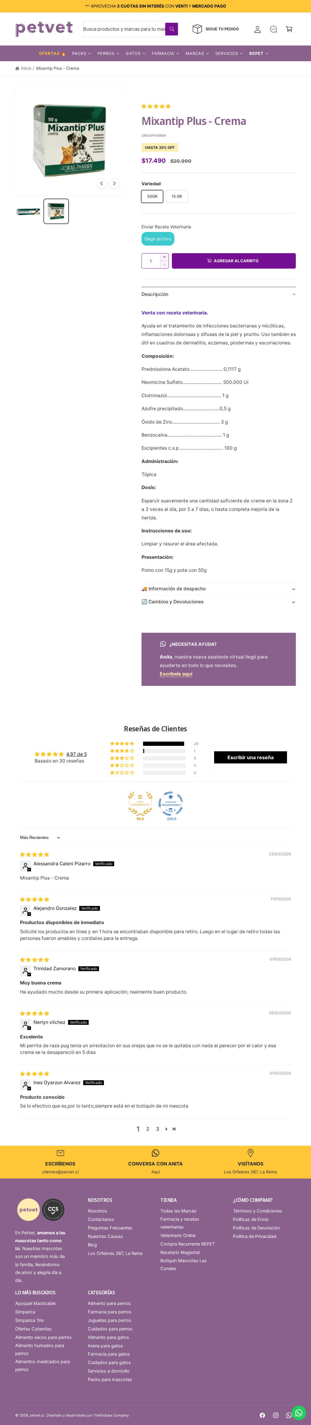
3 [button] (157, 1129)
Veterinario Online (178, 1235)
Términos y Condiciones (257, 1211)
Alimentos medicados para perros (42, 1365)
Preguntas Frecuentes (110, 1228)
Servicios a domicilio (108, 1371)
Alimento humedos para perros (39, 1349)
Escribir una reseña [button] (250, 757)
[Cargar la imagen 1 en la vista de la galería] (27, 211)
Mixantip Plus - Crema (57, 68)
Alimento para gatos (108, 1337)
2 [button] (147, 1129)
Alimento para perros (109, 1303)
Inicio (26, 68)
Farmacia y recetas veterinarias (179, 1223)
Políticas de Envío (251, 1219)
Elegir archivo (158, 238)
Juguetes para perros (110, 1320)
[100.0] (171, 804)
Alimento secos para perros (43, 1337)
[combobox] (131, 29)
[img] (34, 854)
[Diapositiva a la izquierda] (102, 183)
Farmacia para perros (110, 1312)
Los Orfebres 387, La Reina (115, 1253)
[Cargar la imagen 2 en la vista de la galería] (56, 211)
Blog (92, 1245)
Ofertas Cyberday (33, 1329)
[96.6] (140, 804)
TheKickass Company (111, 1415)
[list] (155, 1162)
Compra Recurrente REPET (187, 1244)
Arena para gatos (105, 1346)
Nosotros (97, 1211)
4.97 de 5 (76, 754)
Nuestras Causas (105, 1236)
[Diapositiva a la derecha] (114, 183)
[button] (289, 29)
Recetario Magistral (180, 1252)
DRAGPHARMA (154, 135)
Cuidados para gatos (109, 1362)
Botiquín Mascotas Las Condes (183, 1264)
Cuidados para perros (110, 1329)
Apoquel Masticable (35, 1303)
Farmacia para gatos (109, 1354)
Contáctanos (101, 1219)
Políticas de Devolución (256, 1228)
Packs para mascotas (110, 1379)
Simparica (25, 1312)
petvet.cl (37, 1415)
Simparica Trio (29, 1320)
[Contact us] (299, 1413)
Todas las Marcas (178, 1211)
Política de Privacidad (254, 1236)
